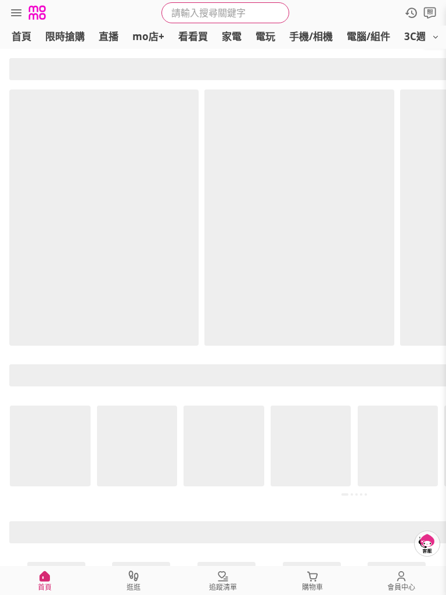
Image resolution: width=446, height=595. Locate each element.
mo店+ (148, 36)
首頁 (21, 36)
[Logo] (37, 12)
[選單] (16, 13)
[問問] (430, 13)
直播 (108, 36)
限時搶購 (65, 36)
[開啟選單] (435, 37)
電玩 (265, 36)
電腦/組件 (368, 36)
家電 (232, 36)
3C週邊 (420, 36)
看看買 (193, 36)
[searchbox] (225, 12)
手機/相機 (311, 36)
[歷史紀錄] (411, 13)
